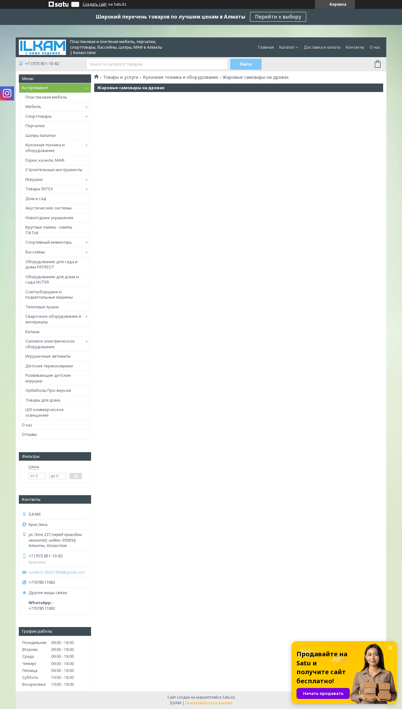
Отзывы (29, 434)
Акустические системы (48, 208)
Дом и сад (35, 198)
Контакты (355, 47)
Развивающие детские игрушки (48, 378)
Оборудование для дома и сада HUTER (52, 279)
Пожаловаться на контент (208, 703)
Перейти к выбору (278, 16)
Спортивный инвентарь (48, 242)
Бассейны (35, 252)
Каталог (287, 47)
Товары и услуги (120, 77)
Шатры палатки (40, 135)
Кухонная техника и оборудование (45, 147)
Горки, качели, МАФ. (45, 160)
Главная (266, 47)
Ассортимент (35, 87)
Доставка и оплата (322, 47)
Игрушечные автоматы (48, 356)
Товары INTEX (39, 189)
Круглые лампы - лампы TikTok (48, 229)
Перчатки (35, 125)
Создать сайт (95, 4)
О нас (375, 47)
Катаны (32, 331)
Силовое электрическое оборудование (50, 343)
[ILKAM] (42, 47)
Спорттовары (38, 116)
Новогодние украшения (49, 217)
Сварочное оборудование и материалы (53, 319)
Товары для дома (42, 400)
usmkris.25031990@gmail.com (57, 572)
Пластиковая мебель (46, 97)
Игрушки (34, 179)
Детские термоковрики (49, 366)
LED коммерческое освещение (44, 412)
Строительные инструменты (53, 169)
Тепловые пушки (42, 307)
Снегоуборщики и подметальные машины (49, 294)
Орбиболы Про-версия (48, 390)
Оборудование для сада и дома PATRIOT (51, 264)
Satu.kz (228, 697)
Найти (246, 64)
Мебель (33, 106)
